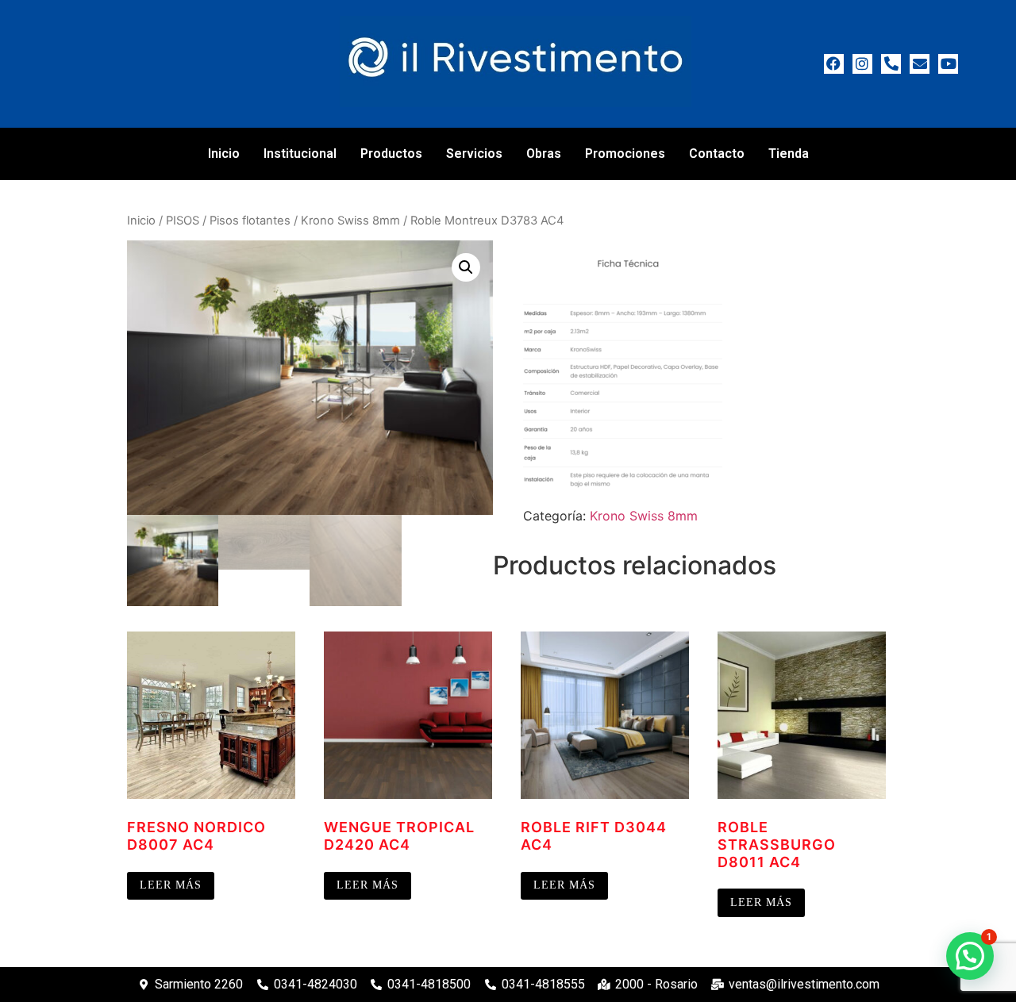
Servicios (474, 153)
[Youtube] (948, 64)
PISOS (182, 220)
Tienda (788, 153)
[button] (466, 267)
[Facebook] (834, 64)
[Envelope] (919, 64)
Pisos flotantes (250, 220)
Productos (391, 153)
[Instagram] (862, 64)
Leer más (171, 885)
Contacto (717, 153)
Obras (543, 153)
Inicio (224, 153)
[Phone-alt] (891, 64)
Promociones (625, 153)
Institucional (300, 153)
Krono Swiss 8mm (350, 220)
